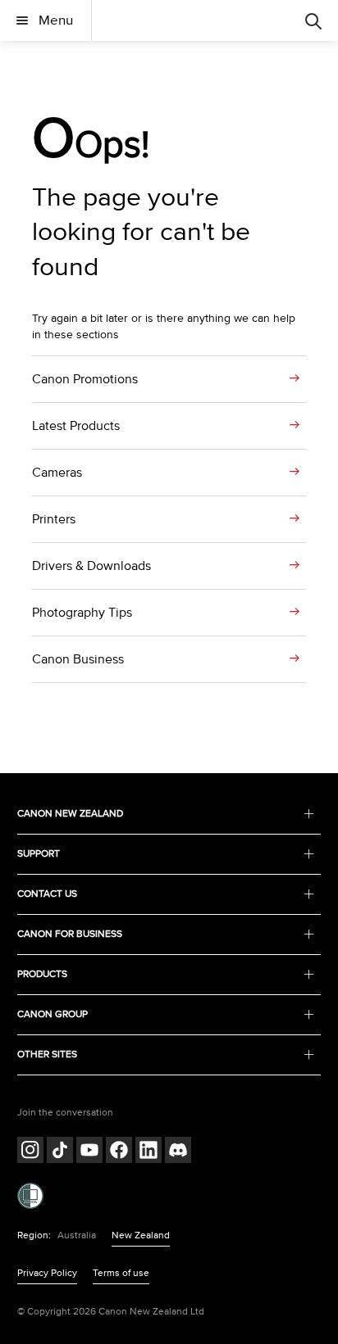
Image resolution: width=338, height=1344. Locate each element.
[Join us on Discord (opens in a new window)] (178, 1152)
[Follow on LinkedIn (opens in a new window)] (148, 1152)
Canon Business (78, 659)
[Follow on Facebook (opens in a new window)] (119, 1152)
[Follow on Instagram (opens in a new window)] (30, 1152)
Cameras (57, 472)
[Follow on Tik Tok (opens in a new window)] (60, 1152)
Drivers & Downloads (91, 566)
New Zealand (141, 1235)
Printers (53, 519)
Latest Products (76, 426)
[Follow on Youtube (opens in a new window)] (89, 1152)
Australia (76, 1235)
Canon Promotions (85, 379)
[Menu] (313, 20)
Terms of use (121, 1273)
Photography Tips (82, 612)
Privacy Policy (47, 1273)
